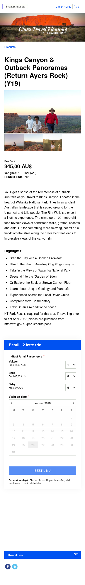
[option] (14, 142)
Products (10, 47)
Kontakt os (15, 555)
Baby (16, 385)
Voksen (17, 362)
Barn (17, 374)
